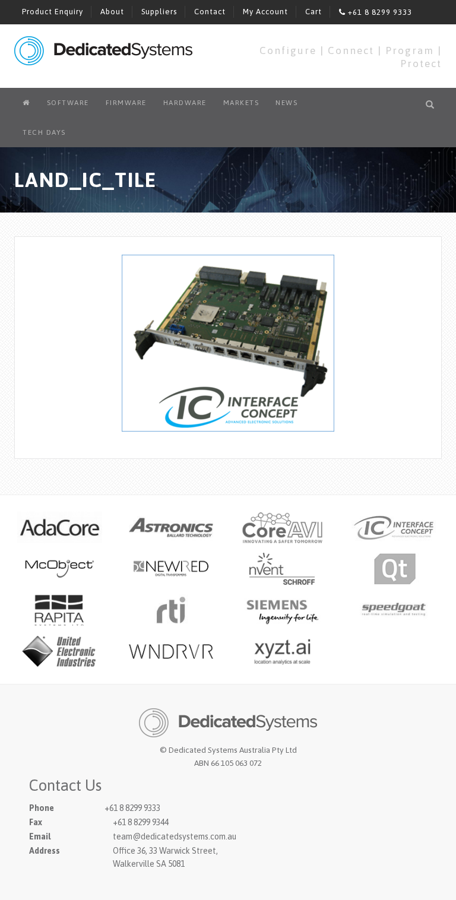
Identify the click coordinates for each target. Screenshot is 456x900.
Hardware (185, 103)
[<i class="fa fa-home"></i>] (26, 103)
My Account (265, 11)
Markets (241, 103)
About (112, 11)
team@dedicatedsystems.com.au (174, 836)
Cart (313, 11)
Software (68, 103)
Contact (210, 11)
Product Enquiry (52, 11)
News (286, 103)
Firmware (126, 103)
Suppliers (159, 11)
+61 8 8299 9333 (379, 12)
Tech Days (44, 132)
